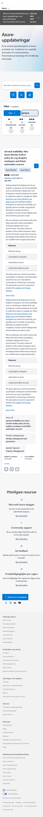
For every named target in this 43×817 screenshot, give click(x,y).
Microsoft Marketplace (9, 711)
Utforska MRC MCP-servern (33, 17)
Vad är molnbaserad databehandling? (14, 758)
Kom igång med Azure (9, 624)
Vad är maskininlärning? (10, 765)
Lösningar (6, 682)
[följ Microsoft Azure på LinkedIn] (15, 602)
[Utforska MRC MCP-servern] (29, 95)
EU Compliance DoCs (30, 806)
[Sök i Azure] (2, 3)
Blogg (4, 729)
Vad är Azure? (7, 620)
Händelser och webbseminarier (12, 740)
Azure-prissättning (8, 656)
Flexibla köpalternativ (9, 664)
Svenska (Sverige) (11, 790)
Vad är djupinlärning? (9, 769)
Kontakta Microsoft (8, 802)
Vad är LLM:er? (7, 776)
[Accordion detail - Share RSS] (12, 469)
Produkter (6, 653)
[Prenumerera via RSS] (21, 95)
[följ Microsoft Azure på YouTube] (19, 602)
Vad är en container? (9, 780)
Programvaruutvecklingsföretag (12, 707)
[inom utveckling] (10, 131)
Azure (4, 8)
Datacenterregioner (9, 631)
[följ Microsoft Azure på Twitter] (6, 602)
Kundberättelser (7, 642)
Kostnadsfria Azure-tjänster (11, 660)
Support (5, 693)
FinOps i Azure (7, 667)
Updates (18, 288)
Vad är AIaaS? (7, 772)
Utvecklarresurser (8, 732)
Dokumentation (7, 725)
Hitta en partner (7, 714)
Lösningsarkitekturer (9, 689)
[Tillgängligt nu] (31, 128)
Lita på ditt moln (8, 635)
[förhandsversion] (22, 131)
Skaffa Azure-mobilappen (17, 597)
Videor (5, 747)
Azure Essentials (7, 638)
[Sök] (37, 85)
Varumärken (6, 806)
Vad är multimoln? (8, 761)
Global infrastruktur (9, 627)
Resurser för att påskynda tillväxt (13, 685)
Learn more (10, 295)
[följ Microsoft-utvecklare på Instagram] (10, 602)
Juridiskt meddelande (29, 802)
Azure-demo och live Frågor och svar (14, 696)
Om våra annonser (17, 806)
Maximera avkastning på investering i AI (15, 671)
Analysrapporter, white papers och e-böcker (16, 743)
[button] (13, 95)
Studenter (6, 736)
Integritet (18, 802)
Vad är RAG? (6, 783)
